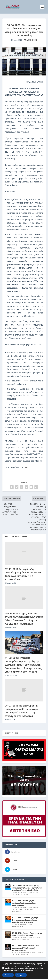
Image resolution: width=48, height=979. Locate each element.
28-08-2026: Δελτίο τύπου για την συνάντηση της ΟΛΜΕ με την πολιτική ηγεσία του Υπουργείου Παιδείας (27, 888)
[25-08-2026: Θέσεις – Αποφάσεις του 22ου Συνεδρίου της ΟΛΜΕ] (8, 934)
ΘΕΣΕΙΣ (19, 939)
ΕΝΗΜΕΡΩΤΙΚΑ (22, 894)
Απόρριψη (20, 975)
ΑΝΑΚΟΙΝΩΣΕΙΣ (30, 40)
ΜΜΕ (31, 909)
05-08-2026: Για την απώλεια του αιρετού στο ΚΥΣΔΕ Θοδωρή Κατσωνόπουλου (25, 948)
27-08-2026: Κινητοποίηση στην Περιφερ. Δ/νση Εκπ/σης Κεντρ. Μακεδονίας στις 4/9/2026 (25, 920)
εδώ (27, 467)
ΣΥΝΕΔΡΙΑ (25, 939)
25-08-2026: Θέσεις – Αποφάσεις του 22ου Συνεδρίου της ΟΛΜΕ (27, 934)
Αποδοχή (8, 975)
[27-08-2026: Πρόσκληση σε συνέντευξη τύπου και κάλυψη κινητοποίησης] (8, 902)
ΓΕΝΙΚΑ (34, 953)
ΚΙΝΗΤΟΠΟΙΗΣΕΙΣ (23, 909)
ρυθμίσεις (29, 970)
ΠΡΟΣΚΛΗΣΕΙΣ (17, 911)
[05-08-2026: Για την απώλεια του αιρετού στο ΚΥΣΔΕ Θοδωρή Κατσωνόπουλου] (8, 947)
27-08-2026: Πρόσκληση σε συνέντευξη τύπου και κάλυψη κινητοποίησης (24, 903)
